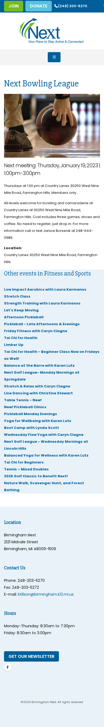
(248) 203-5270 (72, 6)
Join (14, 6)
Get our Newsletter (31, 656)
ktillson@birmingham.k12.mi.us (46, 594)
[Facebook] (7, 667)
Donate (38, 6)
